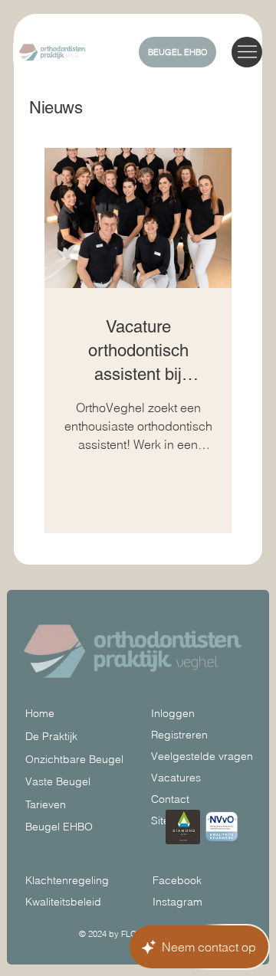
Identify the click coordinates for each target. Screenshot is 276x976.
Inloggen (173, 713)
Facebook (177, 880)
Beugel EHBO (59, 827)
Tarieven (45, 804)
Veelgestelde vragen (202, 756)
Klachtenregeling (67, 880)
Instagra (173, 902)
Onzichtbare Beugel (74, 759)
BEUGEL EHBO (178, 52)
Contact (170, 799)
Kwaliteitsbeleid (63, 902)
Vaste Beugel (57, 781)
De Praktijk (51, 736)
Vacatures (176, 777)
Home (39, 713)
